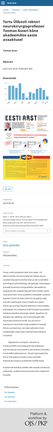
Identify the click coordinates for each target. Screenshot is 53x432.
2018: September (30, 9)
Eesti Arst (11, 3)
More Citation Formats (15, 231)
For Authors (9, 396)
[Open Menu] (3, 3)
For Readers (9, 392)
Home (5, 9)
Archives (15, 9)
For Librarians (10, 401)
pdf (8, 189)
